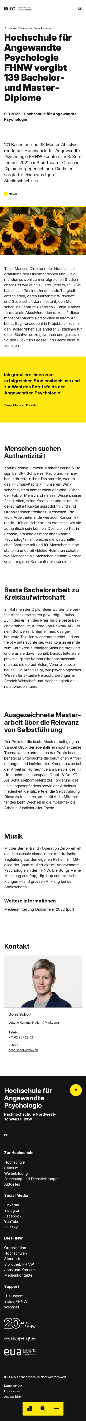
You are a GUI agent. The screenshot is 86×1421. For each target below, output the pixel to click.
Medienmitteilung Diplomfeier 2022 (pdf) (39, 909)
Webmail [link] (11, 1307)
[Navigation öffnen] (56, 1408)
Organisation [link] (15, 1247)
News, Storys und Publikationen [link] (31, 28)
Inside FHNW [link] (15, 1301)
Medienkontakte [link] (18, 1275)
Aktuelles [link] (12, 1184)
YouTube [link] (11, 1221)
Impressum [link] (12, 1391)
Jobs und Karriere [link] (19, 1269)
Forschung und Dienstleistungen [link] (31, 1178)
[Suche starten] (43, 1408)
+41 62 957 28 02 (21, 1037)
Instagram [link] (13, 1210)
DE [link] (80, 8)
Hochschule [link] (14, 1162)
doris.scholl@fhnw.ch (23, 1050)
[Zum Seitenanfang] (76, 1090)
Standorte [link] (12, 1258)
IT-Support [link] (13, 1296)
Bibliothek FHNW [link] (19, 1264)
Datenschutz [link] (13, 1385)
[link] (18, 8)
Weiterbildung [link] (16, 1173)
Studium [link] (11, 1168)
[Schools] (29, 1408)
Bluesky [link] (11, 1227)
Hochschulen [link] (15, 1253)
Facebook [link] (13, 1216)
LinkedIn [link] (11, 1205)
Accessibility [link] (13, 1396)
